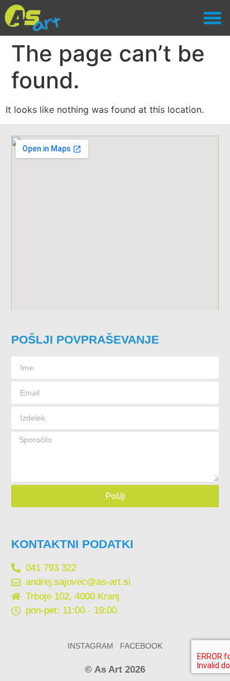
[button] (212, 18)
